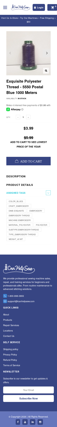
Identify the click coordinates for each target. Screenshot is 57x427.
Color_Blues (16, 201)
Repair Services (11, 325)
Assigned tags (15, 192)
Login (40, 7)
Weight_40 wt (16, 239)
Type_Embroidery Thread (22, 234)
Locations (8, 330)
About (6, 314)
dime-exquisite (16, 210)
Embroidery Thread (19, 215)
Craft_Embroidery (19, 206)
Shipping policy (10, 349)
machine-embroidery (20, 220)
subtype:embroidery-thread (24, 229)
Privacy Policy (10, 354)
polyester (41, 225)
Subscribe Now (28, 398)
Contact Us (8, 335)
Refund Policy (10, 359)
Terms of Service (11, 365)
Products (7, 319)
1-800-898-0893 (16, 295)
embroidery (35, 210)
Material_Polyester (19, 225)
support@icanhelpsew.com (21, 301)
